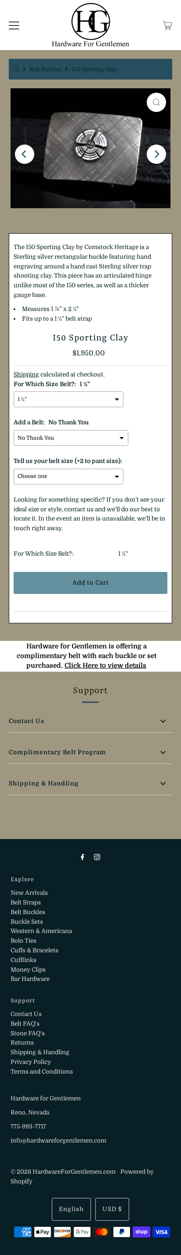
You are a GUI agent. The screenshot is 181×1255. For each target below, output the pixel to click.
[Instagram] (97, 857)
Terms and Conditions (42, 1071)
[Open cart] (168, 25)
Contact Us (26, 721)
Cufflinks (23, 960)
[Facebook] (82, 857)
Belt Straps (26, 902)
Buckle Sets (27, 922)
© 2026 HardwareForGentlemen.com (63, 1171)
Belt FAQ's (25, 1023)
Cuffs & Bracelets (34, 950)
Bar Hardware (30, 979)
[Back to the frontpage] (17, 69)
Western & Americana (41, 931)
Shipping (26, 374)
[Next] (156, 154)
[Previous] (24, 154)
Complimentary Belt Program (57, 752)
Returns (22, 1042)
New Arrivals (29, 893)
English (71, 1209)
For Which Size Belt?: (44, 553)
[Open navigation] (14, 25)
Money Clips (28, 969)
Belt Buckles (45, 69)
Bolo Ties (23, 940)
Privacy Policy (31, 1062)
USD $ (112, 1209)
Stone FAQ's (28, 1033)
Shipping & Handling (44, 783)
